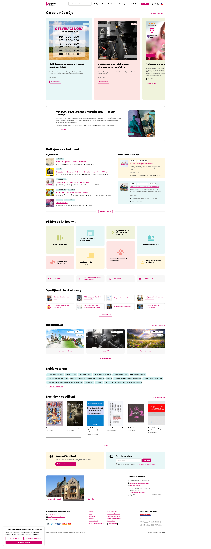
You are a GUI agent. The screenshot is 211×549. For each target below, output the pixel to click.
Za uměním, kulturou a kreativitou (87, 239)
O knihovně (112, 4)
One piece (49, 428)
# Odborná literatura (157, 332)
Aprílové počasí (145, 351)
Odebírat (147, 460)
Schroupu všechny (24, 542)
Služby (95, 4)
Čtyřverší (131, 428)
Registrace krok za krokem (66, 464)
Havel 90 (105, 351)
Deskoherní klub (62, 203)
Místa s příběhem (65, 351)
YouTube (158, 4)
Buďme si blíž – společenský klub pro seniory (72, 182)
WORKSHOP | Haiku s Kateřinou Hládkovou (71, 162)
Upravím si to (14, 538)
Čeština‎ (163, 4)
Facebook (152, 4)
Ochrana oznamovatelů (113, 516)
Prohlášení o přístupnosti (114, 518)
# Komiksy (79, 335)
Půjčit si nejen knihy (60, 244)
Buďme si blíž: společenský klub (141, 164)
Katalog (144, 4)
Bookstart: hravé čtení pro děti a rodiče (144, 187)
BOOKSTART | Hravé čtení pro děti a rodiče (72, 192)
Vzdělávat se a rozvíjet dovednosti (118, 260)
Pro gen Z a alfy (149, 278)
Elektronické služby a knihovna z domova (153, 262)
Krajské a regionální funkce (96, 523)
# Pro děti (160, 335)
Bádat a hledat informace (62, 262)
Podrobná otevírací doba (137, 492)
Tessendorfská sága (73, 428)
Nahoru (106, 445)
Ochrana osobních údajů (113, 514)
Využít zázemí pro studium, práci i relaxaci (122, 232)
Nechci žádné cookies (33, 538)
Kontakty (122, 4)
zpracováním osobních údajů (147, 464)
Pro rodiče (117, 278)
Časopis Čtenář (93, 521)
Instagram (155, 4)
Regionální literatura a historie (123, 298)
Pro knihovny (135, 4)
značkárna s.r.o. (157, 532)
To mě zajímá (55, 82)
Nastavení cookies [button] (112, 523)
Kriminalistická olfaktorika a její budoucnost (92, 430)
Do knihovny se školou (151, 244)
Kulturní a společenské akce (122, 306)
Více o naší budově (54, 499)
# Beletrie (70, 332)
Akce (103, 4)
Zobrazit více (106, 315)
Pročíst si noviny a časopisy (86, 263)
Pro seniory (57, 278)
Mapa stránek (111, 521)
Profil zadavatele (112, 511)
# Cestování (79, 332)
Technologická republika (115, 428)
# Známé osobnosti (117, 332)
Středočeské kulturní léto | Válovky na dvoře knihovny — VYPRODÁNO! (81, 172)
